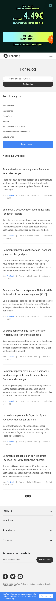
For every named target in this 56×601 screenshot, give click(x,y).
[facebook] (5, 576)
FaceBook (10, 195)
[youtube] (20, 576)
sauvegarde (8, 111)
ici (3, 598)
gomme (6, 121)
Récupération (8, 106)
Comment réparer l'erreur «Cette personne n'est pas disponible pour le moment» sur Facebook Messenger (26, 375)
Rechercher (28, 84)
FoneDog (14, 56)
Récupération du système (14, 126)
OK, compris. (46, 596)
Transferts (7, 116)
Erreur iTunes (8, 137)
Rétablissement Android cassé (16, 132)
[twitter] (12, 576)
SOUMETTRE (45, 560)
